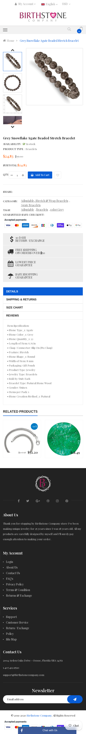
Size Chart (14, 307)
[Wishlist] (57, 175)
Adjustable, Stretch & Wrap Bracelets (44, 201)
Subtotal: (10, 165)
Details (12, 291)
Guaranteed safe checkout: (23, 214)
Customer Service (17, 622)
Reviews (12, 315)
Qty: (6, 174)
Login (9, 562)
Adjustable (27, 209)
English (51, 4)
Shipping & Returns (21, 299)
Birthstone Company (39, 715)
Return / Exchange (17, 628)
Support (11, 617)
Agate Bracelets (31, 205)
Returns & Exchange (19, 595)
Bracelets (42, 209)
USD (66, 4)
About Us (12, 567)
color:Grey (57, 209)
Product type (13, 149)
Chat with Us (50, 730)
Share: (8, 191)
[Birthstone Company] (43, 483)
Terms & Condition (18, 590)
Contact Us (13, 573)
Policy (10, 634)
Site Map (11, 639)
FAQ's (9, 579)
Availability (12, 144)
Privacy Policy (15, 584)
